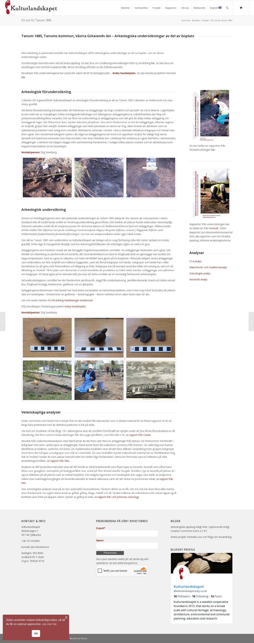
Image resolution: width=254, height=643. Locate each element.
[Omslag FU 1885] (211, 116)
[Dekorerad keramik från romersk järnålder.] (151, 337)
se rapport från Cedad (138, 435)
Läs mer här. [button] (49, 624)
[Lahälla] (2, 321)
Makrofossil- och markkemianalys (208, 267)
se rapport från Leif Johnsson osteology (116, 497)
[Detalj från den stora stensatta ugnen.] (99, 177)
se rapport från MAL (58, 460)
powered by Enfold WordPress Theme (69, 638)
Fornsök (213, 228)
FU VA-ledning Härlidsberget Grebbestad (70, 300)
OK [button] (36, 633)
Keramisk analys (198, 279)
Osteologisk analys (199, 273)
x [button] (66, 617)
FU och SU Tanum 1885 (36, 20)
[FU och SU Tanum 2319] (251, 321)
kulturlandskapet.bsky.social (190, 591)
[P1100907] (99, 380)
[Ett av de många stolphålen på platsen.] (151, 177)
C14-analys (195, 261)
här (153, 63)
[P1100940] (47, 380)
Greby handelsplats (75, 306)
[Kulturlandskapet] (31, 7)
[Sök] (227, 7)
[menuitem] (125, 7)
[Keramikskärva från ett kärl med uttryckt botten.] (99, 337)
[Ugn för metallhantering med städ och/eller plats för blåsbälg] (47, 177)
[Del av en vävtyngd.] (47, 337)
